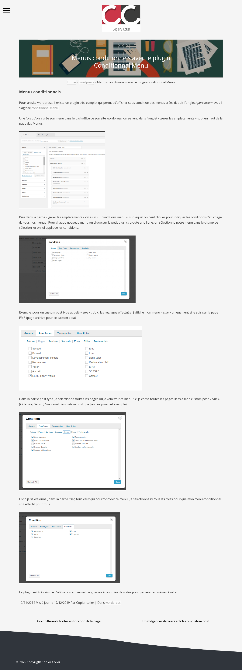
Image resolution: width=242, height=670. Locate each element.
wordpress (86, 82)
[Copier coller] (121, 19)
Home (71, 82)
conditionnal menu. (45, 108)
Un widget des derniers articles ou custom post (175, 621)
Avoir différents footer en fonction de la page (68, 621)
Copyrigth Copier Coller (43, 662)
